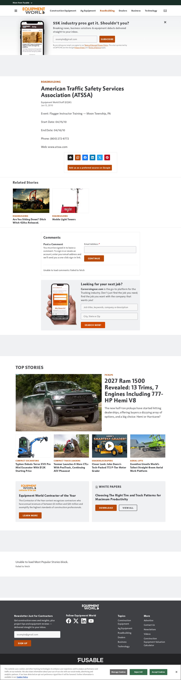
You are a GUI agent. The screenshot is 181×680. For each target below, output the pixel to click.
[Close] (176, 672)
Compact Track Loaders (67, 460)
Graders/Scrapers (102, 460)
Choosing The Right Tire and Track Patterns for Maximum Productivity (128, 497)
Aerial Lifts (136, 460)
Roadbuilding (51, 81)
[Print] (70, 157)
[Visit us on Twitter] (76, 620)
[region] (90, 672)
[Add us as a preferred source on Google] (78, 157)
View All (128, 507)
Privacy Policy (80, 47)
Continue (94, 258)
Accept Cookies (158, 672)
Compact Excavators (27, 460)
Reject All (138, 672)
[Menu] (16, 10)
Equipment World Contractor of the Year (47, 495)
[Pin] (107, 157)
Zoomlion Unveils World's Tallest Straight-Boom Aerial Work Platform (146, 467)
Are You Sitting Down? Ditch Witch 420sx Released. (29, 221)
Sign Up (22, 643)
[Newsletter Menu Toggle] (165, 10)
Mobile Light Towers (64, 219)
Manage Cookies (118, 672)
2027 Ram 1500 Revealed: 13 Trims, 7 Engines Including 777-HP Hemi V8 (134, 391)
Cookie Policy (22, 677)
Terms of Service (95, 47)
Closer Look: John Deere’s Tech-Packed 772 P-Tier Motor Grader (109, 467)
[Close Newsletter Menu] (165, 22)
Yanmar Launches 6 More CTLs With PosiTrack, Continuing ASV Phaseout (71, 467)
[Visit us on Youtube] (91, 620)
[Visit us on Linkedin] (83, 620)
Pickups (109, 375)
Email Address (92, 244)
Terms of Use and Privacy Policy (96, 45)
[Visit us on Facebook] (68, 620)
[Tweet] (100, 157)
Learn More (30, 515)
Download (106, 507)
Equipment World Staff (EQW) (56, 102)
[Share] (85, 157)
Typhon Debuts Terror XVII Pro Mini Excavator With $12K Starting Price (33, 467)
